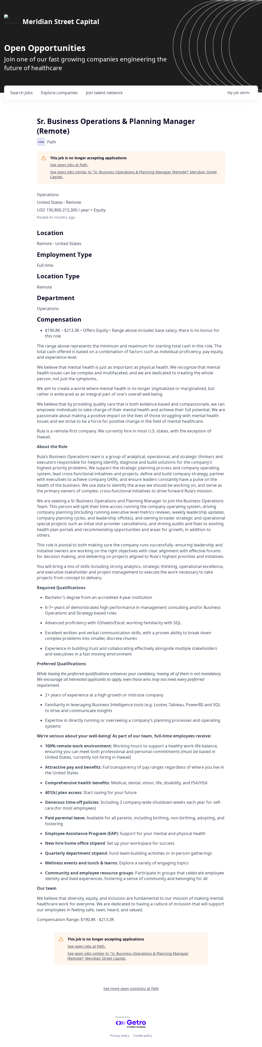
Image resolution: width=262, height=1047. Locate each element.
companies (59, 93)
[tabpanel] (131, 643)
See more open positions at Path (131, 988)
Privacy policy (119, 1035)
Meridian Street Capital (61, 21)
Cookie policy (142, 1035)
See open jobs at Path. (69, 164)
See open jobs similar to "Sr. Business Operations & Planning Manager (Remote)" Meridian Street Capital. (133, 174)
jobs (21, 93)
